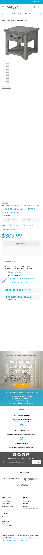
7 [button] (7, 83)
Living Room (16, 20)
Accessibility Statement (30, 509)
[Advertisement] (21, 323)
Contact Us (26, 506)
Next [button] (5, 202)
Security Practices (24, 540)
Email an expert (15, 272)
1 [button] (7, 65)
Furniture (9, 20)
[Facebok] (14, 454)
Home (3, 20)
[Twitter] (19, 454)
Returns (25, 503)
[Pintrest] (23, 454)
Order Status (6, 503)
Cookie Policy (12, 540)
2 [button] (7, 68)
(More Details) (26, 219)
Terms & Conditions (27, 538)
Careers (4, 517)
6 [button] (7, 80)
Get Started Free (21, 385)
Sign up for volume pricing (10, 2)
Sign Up (37, 462)
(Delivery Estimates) (8, 229)
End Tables (24, 20)
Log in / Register (6, 501)
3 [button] (7, 71)
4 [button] (7, 74)
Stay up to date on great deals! (21, 458)
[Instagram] (27, 454)
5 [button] (7, 77)
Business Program (7, 506)
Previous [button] (6, 87)
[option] (21, 43)
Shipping (26, 501)
